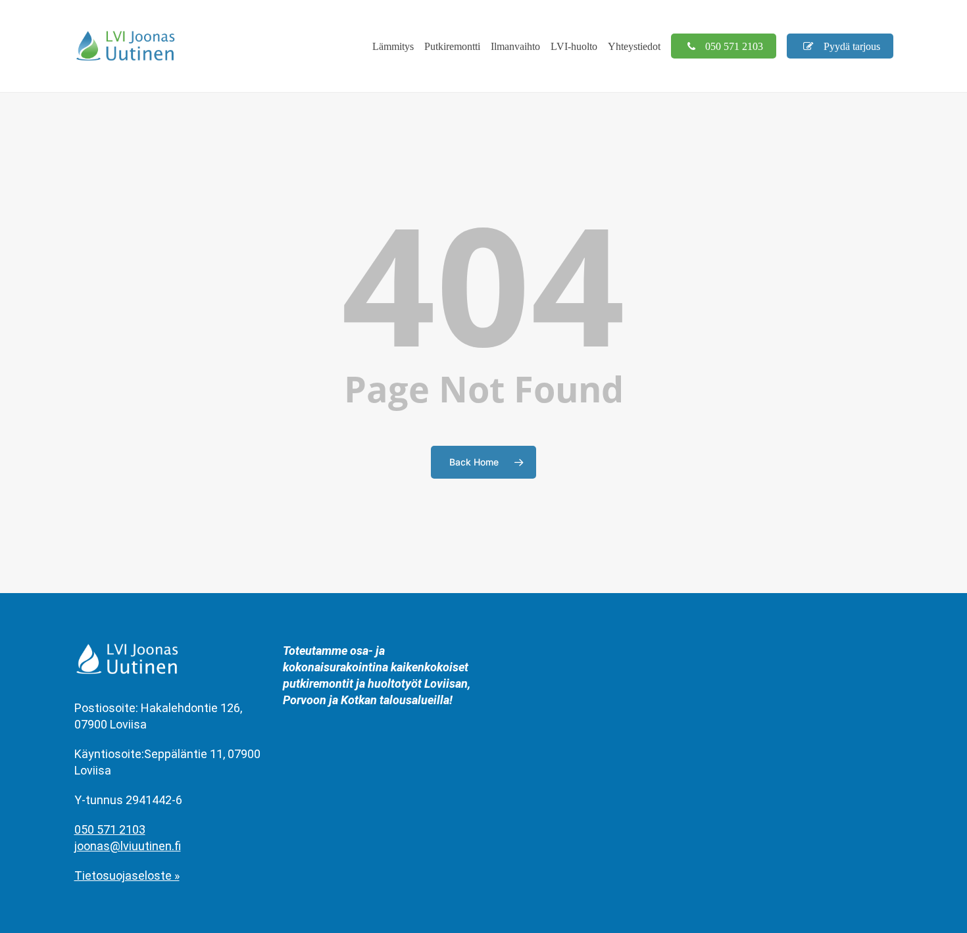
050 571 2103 (109, 829)
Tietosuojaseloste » (127, 875)
